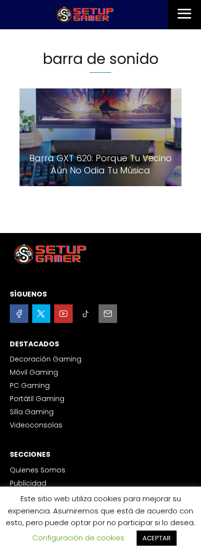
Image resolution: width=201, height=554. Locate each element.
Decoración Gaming (45, 359)
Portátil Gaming (37, 399)
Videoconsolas (36, 425)
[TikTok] (86, 313)
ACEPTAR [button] (156, 538)
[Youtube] (63, 313)
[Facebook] (19, 313)
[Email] (108, 313)
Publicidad (28, 483)
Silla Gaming (32, 412)
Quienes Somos (37, 470)
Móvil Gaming (34, 372)
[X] (41, 313)
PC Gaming (30, 385)
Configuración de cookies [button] (78, 538)
